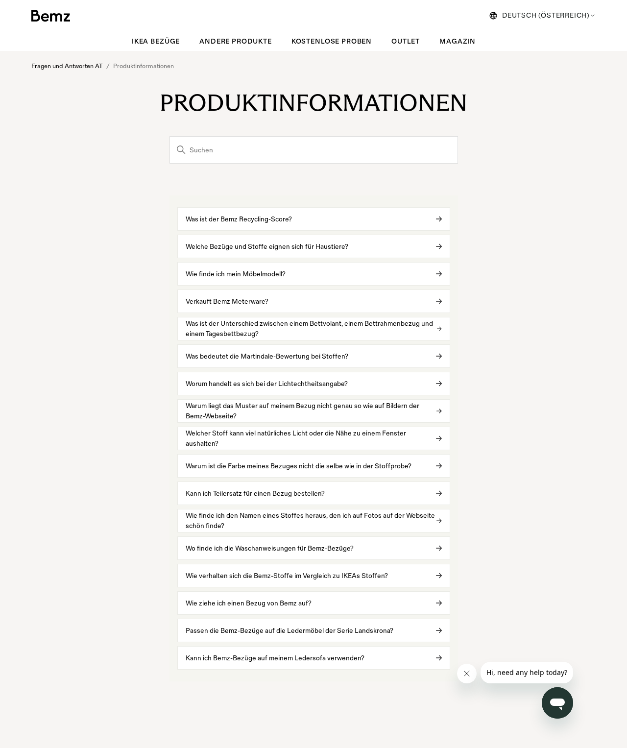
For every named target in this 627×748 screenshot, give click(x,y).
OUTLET (405, 41)
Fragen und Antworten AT (67, 66)
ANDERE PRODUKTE (235, 41)
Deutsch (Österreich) (546, 15)
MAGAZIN (457, 41)
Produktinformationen (143, 66)
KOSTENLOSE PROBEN (331, 41)
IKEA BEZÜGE (156, 41)
